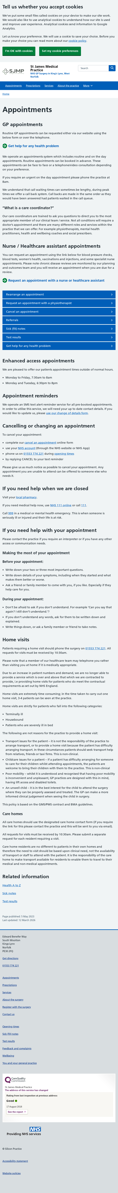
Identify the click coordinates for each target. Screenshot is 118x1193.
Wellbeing (8, 1055)
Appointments (13, 85)
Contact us (8, 1014)
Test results (13, 337)
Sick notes (9, 893)
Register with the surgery (16, 1007)
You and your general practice (19, 1063)
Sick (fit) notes (15, 328)
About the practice (68, 85)
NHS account (26, 448)
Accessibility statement (15, 1161)
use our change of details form (67, 413)
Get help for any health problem (28, 346)
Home (5, 94)
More (87, 85)
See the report (15, 1112)
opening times (64, 453)
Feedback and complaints (16, 1048)
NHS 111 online (60, 505)
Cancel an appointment (22, 311)
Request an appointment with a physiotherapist (39, 303)
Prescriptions (33, 85)
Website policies (11, 1173)
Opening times (10, 1026)
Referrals (12, 320)
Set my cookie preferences (60, 51)
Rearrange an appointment (25, 294)
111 (83, 505)
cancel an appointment (40, 442)
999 (10, 513)
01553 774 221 (34, 453)
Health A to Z (11, 885)
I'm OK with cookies (19, 51)
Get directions (10, 958)
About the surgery (12, 999)
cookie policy (77, 41)
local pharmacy (26, 497)
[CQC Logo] (15, 1082)
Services (49, 85)
